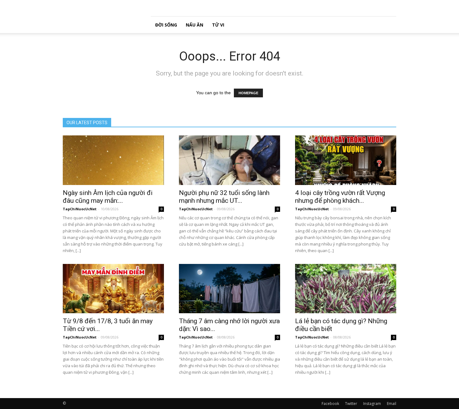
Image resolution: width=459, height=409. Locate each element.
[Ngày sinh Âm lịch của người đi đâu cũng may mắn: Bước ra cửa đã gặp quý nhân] (113, 160)
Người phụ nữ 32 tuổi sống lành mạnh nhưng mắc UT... (224, 196)
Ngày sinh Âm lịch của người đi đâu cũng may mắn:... (108, 196)
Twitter (351, 403)
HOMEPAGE (248, 93)
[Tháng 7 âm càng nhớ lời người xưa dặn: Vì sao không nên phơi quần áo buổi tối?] (229, 289)
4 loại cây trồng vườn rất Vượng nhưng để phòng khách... (340, 196)
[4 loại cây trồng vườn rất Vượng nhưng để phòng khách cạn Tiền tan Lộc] (345, 160)
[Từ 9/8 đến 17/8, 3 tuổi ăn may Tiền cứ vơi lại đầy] (113, 289)
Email (391, 403)
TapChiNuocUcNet (79, 209)
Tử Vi (218, 25)
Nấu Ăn (194, 25)
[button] (388, 24)
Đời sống (166, 25)
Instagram (372, 403)
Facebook (330, 403)
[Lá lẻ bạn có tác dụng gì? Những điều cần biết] (345, 289)
